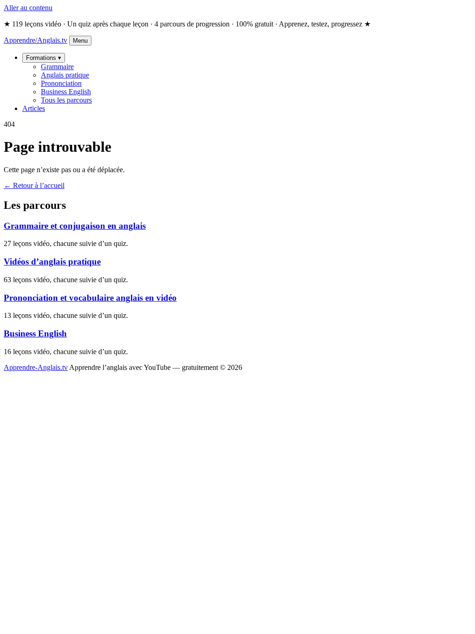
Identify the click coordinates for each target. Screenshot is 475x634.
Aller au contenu (28, 8)
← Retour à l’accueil (34, 185)
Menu (80, 40)
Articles (33, 108)
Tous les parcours (66, 100)
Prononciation (61, 83)
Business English (66, 92)
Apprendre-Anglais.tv (36, 367)
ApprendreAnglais (35, 40)
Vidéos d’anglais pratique (52, 261)
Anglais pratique (65, 75)
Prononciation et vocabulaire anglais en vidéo (90, 298)
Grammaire (57, 67)
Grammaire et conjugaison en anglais (75, 226)
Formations (43, 57)
